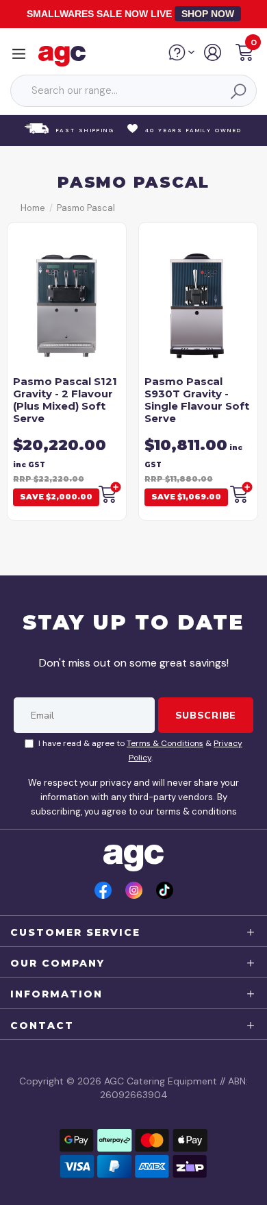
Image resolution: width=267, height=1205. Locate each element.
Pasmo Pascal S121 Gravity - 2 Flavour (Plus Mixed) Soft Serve (65, 400)
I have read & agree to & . (140, 750)
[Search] (237, 91)
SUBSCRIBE (205, 715)
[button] (244, 54)
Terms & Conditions (165, 743)
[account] (213, 57)
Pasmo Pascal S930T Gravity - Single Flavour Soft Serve (196, 400)
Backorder (109, 492)
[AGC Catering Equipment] (65, 55)
